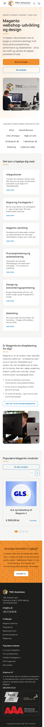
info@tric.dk (8, 608)
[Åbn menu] (5, 3)
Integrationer (8, 627)
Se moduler (21, 70)
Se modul (33, 520)
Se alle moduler (21, 467)
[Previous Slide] (32, 473)
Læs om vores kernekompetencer (20, 403)
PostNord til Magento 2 (12, 658)
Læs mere (10, 190)
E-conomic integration (11, 650)
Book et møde (21, 62)
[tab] (16, 531)
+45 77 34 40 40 (9, 611)
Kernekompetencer (10, 635)
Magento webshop (10, 623)
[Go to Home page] (19, 3)
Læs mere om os (9, 687)
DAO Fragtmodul (9, 661)
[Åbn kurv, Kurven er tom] (39, 3)
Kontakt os (21, 574)
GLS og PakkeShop (10, 654)
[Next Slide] (37, 473)
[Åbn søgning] (34, 3)
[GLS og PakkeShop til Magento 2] (21, 493)
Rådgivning (7, 638)
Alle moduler (7, 665)
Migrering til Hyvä (9, 631)
